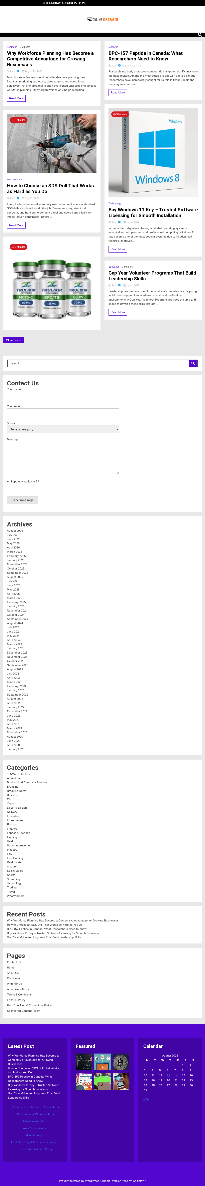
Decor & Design (17, 807)
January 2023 (15, 690)
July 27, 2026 (31, 198)
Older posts (13, 340)
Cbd (9, 799)
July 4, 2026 (133, 222)
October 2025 (15, 568)
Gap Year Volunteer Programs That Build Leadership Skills (152, 276)
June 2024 (13, 631)
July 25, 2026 (133, 65)
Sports (11, 874)
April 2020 (13, 745)
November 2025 (17, 564)
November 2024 (17, 610)
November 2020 (17, 732)
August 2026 (15, 530)
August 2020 (15, 736)
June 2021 (13, 715)
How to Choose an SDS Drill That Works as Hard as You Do (50, 188)
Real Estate (14, 862)
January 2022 (15, 707)
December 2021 (17, 711)
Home (11, 967)
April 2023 (13, 677)
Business (12, 47)
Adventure (13, 778)
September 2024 (17, 619)
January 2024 (15, 648)
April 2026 (13, 547)
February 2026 (16, 555)
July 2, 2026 (133, 285)
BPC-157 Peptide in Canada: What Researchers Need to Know (146, 56)
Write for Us (14, 983)
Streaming (13, 879)
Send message (23, 500)
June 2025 (13, 585)
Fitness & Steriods (18, 832)
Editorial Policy (16, 1000)
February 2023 (16, 686)
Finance (12, 828)
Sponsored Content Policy (23, 1010)
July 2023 (13, 673)
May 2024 (13, 635)
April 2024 (13, 640)
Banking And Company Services (27, 782)
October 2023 (15, 661)
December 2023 (17, 652)
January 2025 (15, 606)
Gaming (12, 837)
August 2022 (15, 698)
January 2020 (15, 749)
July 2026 (13, 534)
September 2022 (17, 694)
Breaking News (16, 790)
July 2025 (13, 581)
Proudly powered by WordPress (79, 1180)
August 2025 (15, 576)
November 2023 (17, 656)
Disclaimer (13, 978)
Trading (12, 887)
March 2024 (14, 644)
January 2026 (15, 560)
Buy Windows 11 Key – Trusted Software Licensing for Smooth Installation (153, 212)
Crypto (11, 803)
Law (9, 853)
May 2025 (13, 589)
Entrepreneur (15, 820)
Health (11, 841)
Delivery (12, 811)
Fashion (12, 824)
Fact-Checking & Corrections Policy (29, 1005)
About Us (13, 972)
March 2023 (14, 682)
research (113, 47)
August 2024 (15, 623)
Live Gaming (15, 858)
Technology (115, 203)
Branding (12, 786)
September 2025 (17, 572)
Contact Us (14, 962)
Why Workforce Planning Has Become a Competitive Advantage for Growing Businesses (50, 59)
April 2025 (13, 593)
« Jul (146, 1099)
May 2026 (13, 543)
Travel (11, 891)
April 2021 (13, 724)
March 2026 (14, 551)
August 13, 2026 (33, 71)
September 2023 (17, 665)
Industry (12, 849)
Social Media (15, 870)
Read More (16, 98)
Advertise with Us (18, 989)
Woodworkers (14, 179)
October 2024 (15, 614)
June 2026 (13, 539)
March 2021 (14, 728)
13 (168, 1075)
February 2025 (16, 602)
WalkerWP (139, 1180)
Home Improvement (19, 845)
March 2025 (14, 598)
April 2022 (13, 703)
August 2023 (15, 669)
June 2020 (13, 740)
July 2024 (13, 627)
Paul (12, 71)
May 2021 (13, 719)
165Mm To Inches (18, 774)
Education (114, 266)
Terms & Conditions (19, 994)
